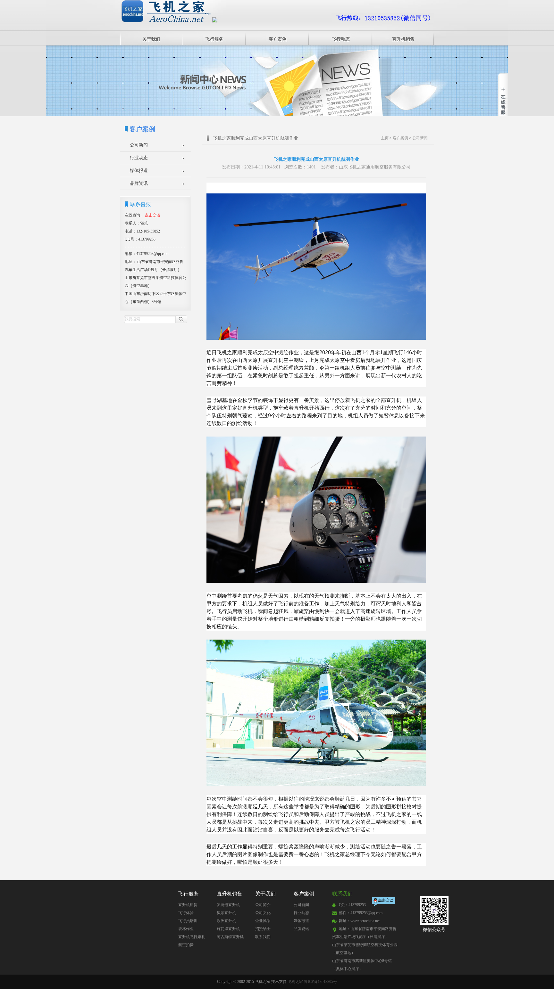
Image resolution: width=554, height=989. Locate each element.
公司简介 (263, 905)
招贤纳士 (263, 929)
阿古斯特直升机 (230, 937)
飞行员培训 (187, 921)
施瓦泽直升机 (228, 929)
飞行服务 (214, 39)
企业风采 (263, 921)
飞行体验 (186, 913)
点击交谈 (384, 902)
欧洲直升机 (226, 921)
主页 (385, 138)
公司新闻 (139, 145)
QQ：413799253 (352, 905)
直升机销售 (403, 39)
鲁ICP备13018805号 (320, 981)
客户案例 (278, 39)
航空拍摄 (186, 945)
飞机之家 (295, 981)
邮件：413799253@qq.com (360, 913)
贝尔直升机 (226, 913)
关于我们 (151, 39)
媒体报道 (139, 170)
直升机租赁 (187, 905)
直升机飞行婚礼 (191, 937)
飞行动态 (341, 39)
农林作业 (186, 929)
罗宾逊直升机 (228, 905)
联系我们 (263, 937)
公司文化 (263, 913)
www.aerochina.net (365, 921)
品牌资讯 (139, 183)
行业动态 (139, 157)
